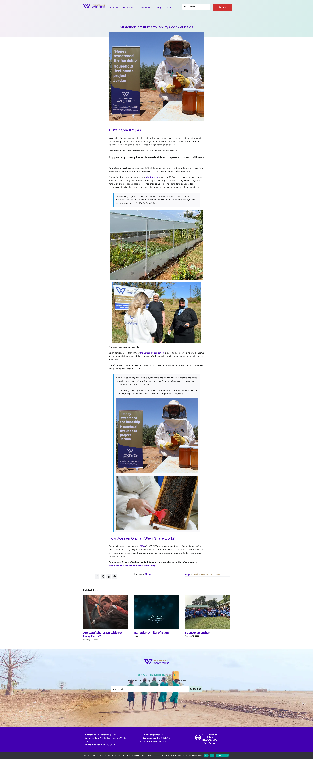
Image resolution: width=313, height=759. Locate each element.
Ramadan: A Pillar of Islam (151, 632)
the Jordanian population (152, 353)
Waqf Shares (152, 177)
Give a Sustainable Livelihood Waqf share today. (132, 565)
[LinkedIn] (109, 576)
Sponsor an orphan (197, 632)
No (212, 755)
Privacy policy (222, 755)
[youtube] (214, 743)
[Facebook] (97, 576)
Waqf (218, 574)
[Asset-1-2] (94, 4)
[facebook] (201, 743)
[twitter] (205, 743)
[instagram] (210, 743)
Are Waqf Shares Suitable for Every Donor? (102, 634)
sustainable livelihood (202, 574)
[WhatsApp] (114, 576)
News (148, 574)
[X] (103, 576)
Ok (206, 755)
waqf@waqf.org (156, 734)
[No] (310, 755)
